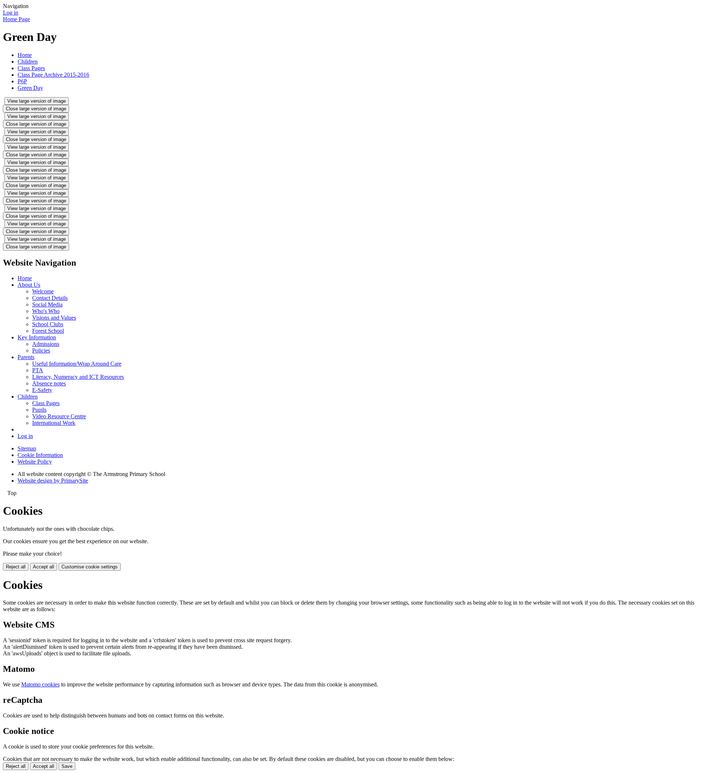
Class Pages (31, 68)
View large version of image (36, 101)
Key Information (37, 337)
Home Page (16, 19)
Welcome (43, 291)
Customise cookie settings (89, 567)
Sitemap (27, 448)
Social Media (47, 304)
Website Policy (35, 461)
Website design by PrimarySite (53, 480)
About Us (29, 285)
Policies (41, 350)
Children (28, 61)
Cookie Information (40, 455)
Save (66, 766)
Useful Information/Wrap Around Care (76, 364)
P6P (22, 81)
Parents (26, 357)
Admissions (45, 344)
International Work (53, 423)
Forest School (48, 331)
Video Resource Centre (59, 416)
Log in (10, 12)
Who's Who (46, 311)
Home (25, 55)
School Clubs (47, 324)
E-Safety (42, 390)
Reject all (16, 567)
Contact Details (50, 298)
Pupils (39, 410)
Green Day (30, 88)
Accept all (43, 567)
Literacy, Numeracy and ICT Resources (78, 377)
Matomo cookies (40, 684)
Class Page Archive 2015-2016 (53, 75)
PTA (37, 370)
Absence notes (49, 383)
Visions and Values (54, 318)
